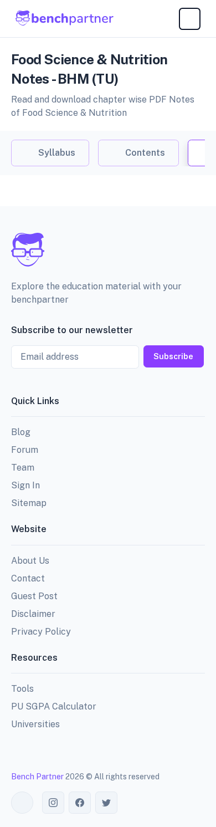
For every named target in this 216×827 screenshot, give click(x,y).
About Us (30, 560)
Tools (22, 688)
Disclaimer (33, 614)
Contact (28, 578)
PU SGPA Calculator (53, 706)
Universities (35, 724)
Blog (20, 432)
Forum (24, 450)
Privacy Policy (41, 631)
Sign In (25, 485)
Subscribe (173, 356)
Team (22, 467)
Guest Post (34, 596)
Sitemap (29, 503)
